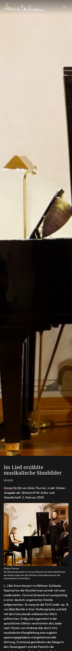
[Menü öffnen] (64, 7)
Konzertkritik (12, 488)
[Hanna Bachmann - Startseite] (25, 7)
